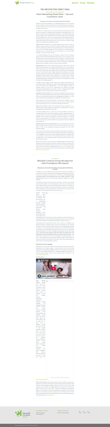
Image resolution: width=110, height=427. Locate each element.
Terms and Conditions (34, 425)
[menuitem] (75, 3)
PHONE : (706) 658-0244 (63, 412)
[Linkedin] (89, 412)
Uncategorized (50, 12)
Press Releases (55, 158)
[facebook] (80, 412)
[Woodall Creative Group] (24, 3)
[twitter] (84, 412)
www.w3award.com (50, 395)
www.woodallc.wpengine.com (42, 254)
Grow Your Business (59, 12)
